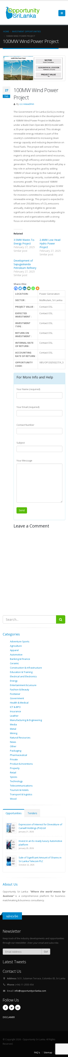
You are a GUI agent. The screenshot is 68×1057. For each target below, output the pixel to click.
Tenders (32, 813)
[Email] (29, 288)
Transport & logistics (21, 794)
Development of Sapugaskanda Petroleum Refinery (25, 264)
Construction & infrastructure (26, 667)
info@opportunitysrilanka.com (30, 990)
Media (13, 724)
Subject (21, 442)
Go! (46, 951)
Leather (14, 715)
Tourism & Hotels (19, 790)
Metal (13, 728)
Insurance (15, 711)
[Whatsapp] (33, 288)
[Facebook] (16, 288)
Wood (13, 798)
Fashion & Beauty (19, 689)
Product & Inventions (21, 763)
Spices (13, 777)
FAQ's (37, 1052)
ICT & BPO (15, 707)
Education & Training (21, 672)
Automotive (16, 654)
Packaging (15, 750)
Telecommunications (21, 785)
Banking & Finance (20, 659)
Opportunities (14, 813)
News (13, 742)
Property (15, 768)
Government (17, 698)
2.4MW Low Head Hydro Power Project (50, 243)
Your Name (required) (28, 389)
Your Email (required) (28, 407)
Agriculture (16, 645)
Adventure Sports (19, 641)
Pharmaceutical (18, 755)
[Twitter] (20, 288)
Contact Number (25, 424)
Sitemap (48, 1052)
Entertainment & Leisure (23, 685)
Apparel (14, 650)
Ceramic (14, 663)
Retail (13, 772)
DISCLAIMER (9, 1017)
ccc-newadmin (26, 103)
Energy (14, 680)
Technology (16, 781)
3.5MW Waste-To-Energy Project (24, 241)
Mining (13, 733)
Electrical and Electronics (23, 676)
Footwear (15, 694)
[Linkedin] (24, 288)
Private (14, 759)
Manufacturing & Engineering (26, 720)
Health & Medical (19, 702)
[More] (37, 288)
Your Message (24, 460)
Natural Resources (20, 737)
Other (13, 746)
